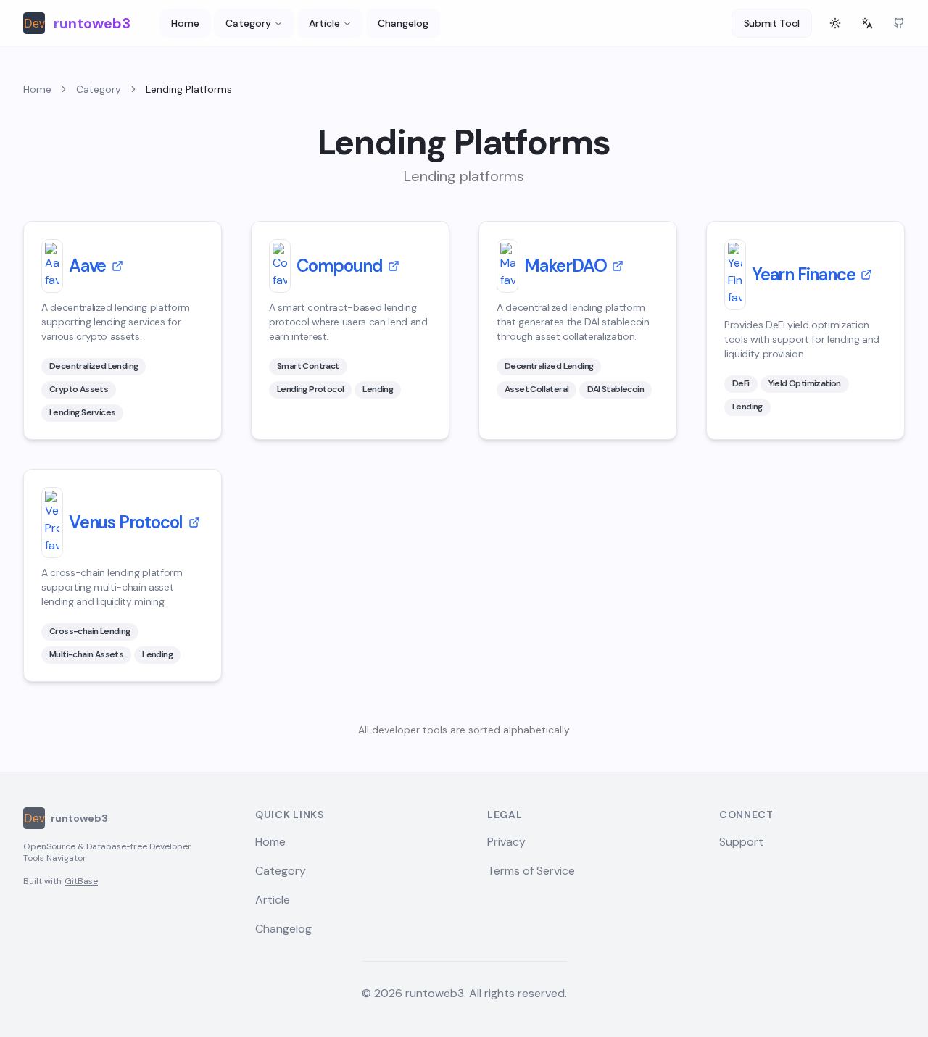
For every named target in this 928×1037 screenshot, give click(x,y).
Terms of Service (531, 870)
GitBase (81, 881)
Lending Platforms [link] (189, 89)
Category (248, 23)
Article (324, 23)
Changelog (403, 23)
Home (185, 23)
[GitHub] (899, 23)
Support (741, 841)
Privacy (506, 841)
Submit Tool (772, 23)
